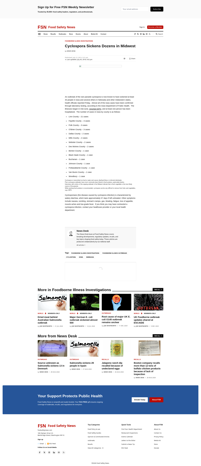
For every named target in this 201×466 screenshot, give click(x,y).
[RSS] (150, 34)
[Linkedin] (144, 34)
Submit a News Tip (128, 444)
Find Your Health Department (131, 429)
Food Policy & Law (94, 429)
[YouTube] (147, 34)
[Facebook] (135, 34)
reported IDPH (95, 109)
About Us (157, 429)
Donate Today (139, 400)
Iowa (81, 257)
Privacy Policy (158, 437)
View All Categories (94, 448)
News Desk (71, 51)
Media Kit (157, 440)
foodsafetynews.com (45, 430)
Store (156, 444)
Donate (156, 448)
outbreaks (106, 313)
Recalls (105, 359)
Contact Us (158, 433)
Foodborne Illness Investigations (79, 41)
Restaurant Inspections (129, 433)
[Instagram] (141, 34)
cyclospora (71, 257)
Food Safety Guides (94, 433)
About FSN (156, 400)
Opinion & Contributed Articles (98, 437)
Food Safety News (103, 463)
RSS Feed (124, 448)
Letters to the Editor (128, 440)
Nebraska (90, 257)
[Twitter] (138, 34)
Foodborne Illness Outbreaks (114, 253)
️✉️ (41, 444)
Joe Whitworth (46, 326)
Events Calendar (127, 437)
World (40, 313)
